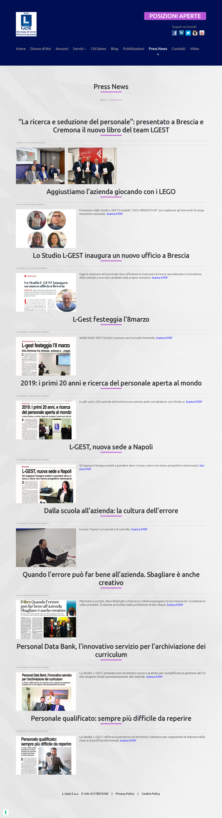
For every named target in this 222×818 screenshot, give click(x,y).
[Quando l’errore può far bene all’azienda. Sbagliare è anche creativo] (46, 619)
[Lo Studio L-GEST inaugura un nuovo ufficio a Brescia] (46, 292)
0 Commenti (41, 143)
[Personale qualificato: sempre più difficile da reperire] (46, 755)
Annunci (62, 49)
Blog (114, 49)
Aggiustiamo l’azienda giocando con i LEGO (111, 191)
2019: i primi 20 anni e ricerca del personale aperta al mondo (111, 383)
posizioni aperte (175, 16)
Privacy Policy (125, 793)
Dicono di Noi (40, 49)
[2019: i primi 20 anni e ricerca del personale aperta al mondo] (46, 420)
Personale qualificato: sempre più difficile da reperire (111, 718)
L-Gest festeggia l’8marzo (111, 319)
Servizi (78, 49)
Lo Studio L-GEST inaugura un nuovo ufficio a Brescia (111, 255)
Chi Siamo (98, 49)
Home (21, 49)
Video (194, 49)
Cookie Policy (151, 793)
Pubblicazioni (133, 49)
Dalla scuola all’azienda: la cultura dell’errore (111, 510)
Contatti (178, 49)
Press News (158, 49)
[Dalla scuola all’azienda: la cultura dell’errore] (46, 547)
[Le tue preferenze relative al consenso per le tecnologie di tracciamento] (6, 812)
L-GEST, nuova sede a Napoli (111, 447)
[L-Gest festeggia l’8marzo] (46, 356)
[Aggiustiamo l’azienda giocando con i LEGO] (46, 228)
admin (33, 143)
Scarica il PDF (115, 213)
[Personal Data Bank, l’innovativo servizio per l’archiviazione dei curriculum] (46, 691)
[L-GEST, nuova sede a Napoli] (46, 484)
